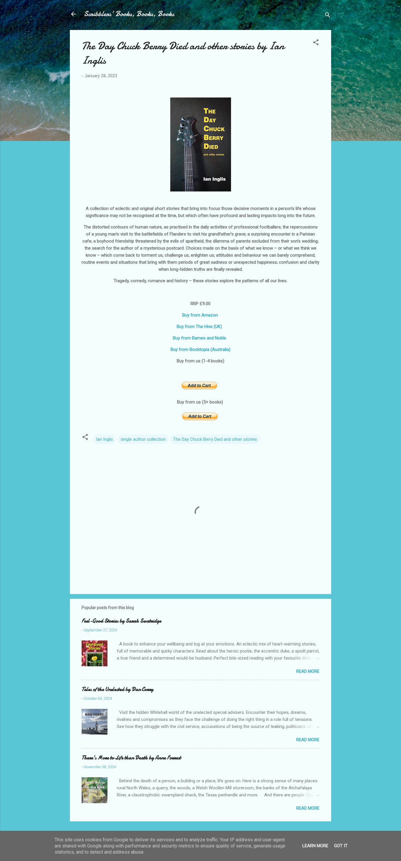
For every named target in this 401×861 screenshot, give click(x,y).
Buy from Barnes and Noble (200, 338)
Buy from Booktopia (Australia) (200, 349)
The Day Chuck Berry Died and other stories (215, 439)
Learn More (315, 845)
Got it (341, 845)
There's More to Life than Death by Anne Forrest (131, 757)
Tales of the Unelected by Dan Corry (117, 689)
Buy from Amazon (200, 315)
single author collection (143, 439)
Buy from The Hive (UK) (200, 326)
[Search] (327, 16)
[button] (315, 43)
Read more (307, 671)
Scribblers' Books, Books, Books (129, 14)
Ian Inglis (104, 439)
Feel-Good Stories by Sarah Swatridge (121, 621)
